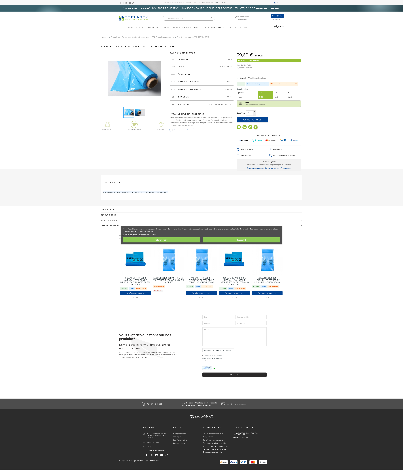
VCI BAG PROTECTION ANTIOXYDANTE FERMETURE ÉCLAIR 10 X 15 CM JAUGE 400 (267, 280)
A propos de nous (179, 434)
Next (163, 79)
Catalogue (177, 437)
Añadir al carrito (136, 293)
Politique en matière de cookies (214, 443)
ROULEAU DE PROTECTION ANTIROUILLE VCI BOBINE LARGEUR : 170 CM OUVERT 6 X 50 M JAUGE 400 (135, 281)
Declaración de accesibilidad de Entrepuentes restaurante (214, 450)
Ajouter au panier (252, 120)
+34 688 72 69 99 (241, 437)
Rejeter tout (161, 240)
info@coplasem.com (243, 19)
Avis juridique (208, 437)
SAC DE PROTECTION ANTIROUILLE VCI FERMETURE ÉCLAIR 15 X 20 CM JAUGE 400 (168, 280)
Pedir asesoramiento (256, 168)
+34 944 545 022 (220, 3)
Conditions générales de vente (214, 440)
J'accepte (241, 240)
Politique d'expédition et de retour (215, 446)
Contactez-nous (179, 443)
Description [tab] (111, 182)
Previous (106, 79)
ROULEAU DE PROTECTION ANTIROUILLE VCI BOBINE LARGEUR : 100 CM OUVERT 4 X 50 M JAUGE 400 (234, 281)
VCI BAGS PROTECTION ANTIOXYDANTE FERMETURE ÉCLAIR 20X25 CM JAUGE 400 (201, 280)
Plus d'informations (130, 234)
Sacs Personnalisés (180, 440)
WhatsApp (286, 168)
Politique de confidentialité (213, 434)
